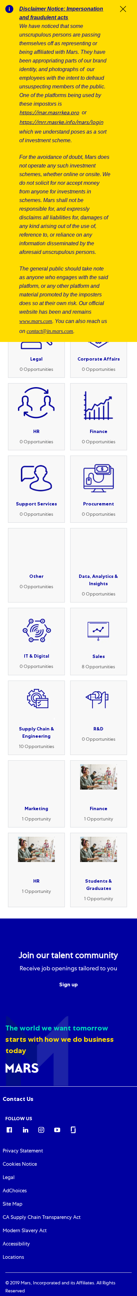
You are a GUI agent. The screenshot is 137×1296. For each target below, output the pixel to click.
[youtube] (57, 1129)
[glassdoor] (73, 1129)
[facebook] (9, 1129)
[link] (18, 1099)
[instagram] (41, 1129)
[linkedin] (25, 1129)
